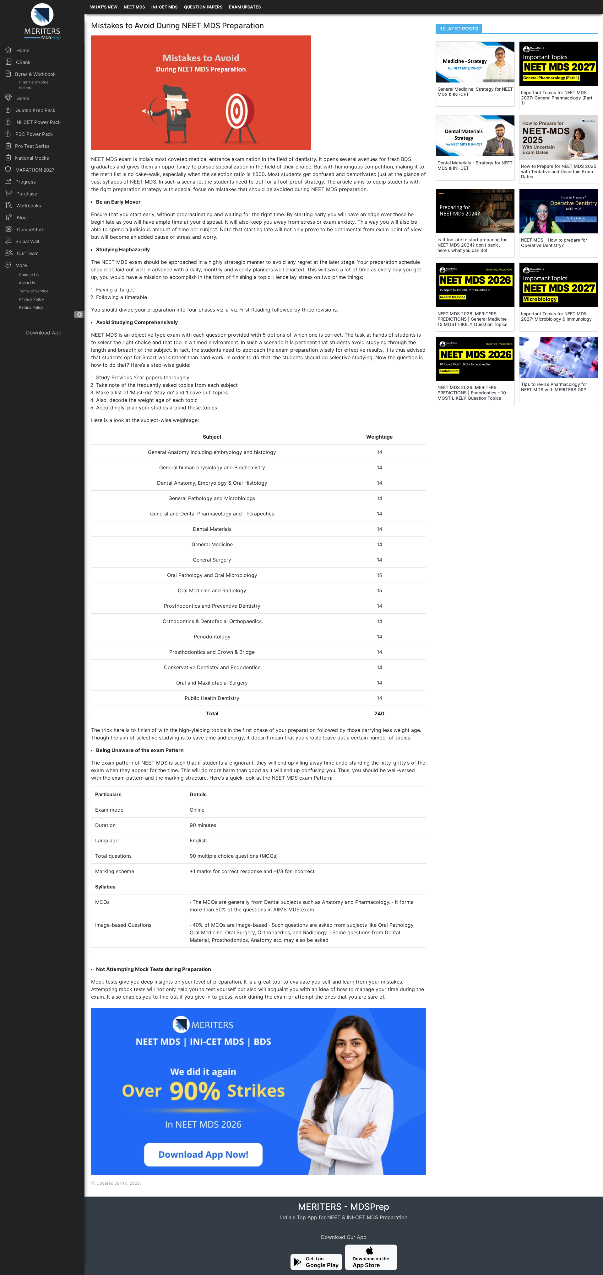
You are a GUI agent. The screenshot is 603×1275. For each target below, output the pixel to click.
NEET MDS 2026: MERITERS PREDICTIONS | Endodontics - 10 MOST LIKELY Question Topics (471, 393)
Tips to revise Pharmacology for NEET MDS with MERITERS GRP (554, 386)
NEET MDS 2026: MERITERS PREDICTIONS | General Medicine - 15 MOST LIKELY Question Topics (473, 319)
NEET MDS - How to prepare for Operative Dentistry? (554, 242)
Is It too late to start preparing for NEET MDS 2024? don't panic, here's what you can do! (472, 245)
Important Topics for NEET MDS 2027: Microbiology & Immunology (556, 316)
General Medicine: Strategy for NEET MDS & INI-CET (475, 91)
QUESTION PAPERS (203, 6)
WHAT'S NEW (103, 6)
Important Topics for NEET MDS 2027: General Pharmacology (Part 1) (556, 98)
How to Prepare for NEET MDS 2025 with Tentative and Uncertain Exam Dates (558, 171)
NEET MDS (134, 6)
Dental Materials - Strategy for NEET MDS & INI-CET (475, 165)
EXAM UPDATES (245, 6)
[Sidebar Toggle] (79, 314)
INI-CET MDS (164, 6)
